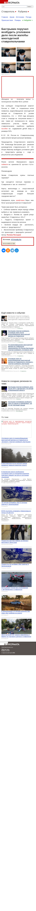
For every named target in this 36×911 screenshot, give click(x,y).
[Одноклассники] (8, 250)
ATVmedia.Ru (16, 239)
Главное (5, 17)
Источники (20, 17)
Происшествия (7, 20)
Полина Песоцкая (14, 235)
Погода (28, 17)
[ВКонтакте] (4, 250)
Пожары (18, 20)
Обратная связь (5, 649)
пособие (4, 129)
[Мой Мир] (17, 250)
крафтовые (20, 200)
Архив (12, 17)
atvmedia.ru (7, 74)
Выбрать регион (6, 650)
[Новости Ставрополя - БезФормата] (10, 2)
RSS (14, 652)
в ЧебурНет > (27, 20)
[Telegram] (12, 250)
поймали (4, 164)
